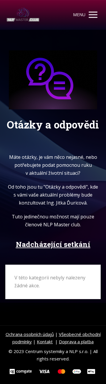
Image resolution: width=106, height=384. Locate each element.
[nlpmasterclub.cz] (23, 15)
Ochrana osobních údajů (30, 334)
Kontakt (45, 342)
